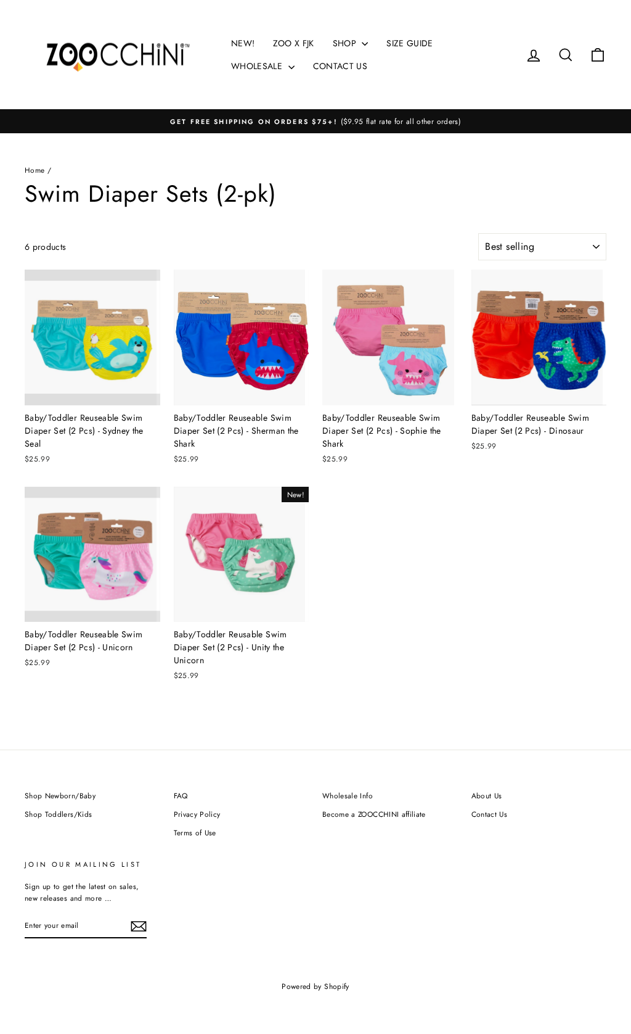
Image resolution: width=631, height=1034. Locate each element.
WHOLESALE (258, 66)
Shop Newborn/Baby (60, 795)
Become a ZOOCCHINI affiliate (374, 814)
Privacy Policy (197, 814)
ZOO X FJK (293, 43)
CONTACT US (340, 66)
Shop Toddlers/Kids (58, 814)
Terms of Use (195, 832)
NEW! (242, 43)
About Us (486, 795)
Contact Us (489, 814)
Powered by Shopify (315, 986)
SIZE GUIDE (409, 43)
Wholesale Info (347, 795)
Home (34, 170)
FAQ (181, 795)
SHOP (346, 43)
